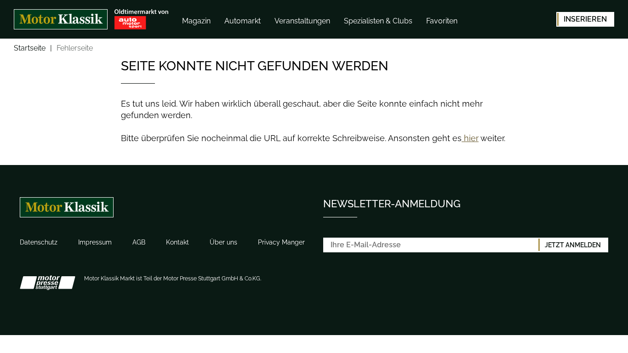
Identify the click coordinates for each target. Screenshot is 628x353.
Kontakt (177, 242)
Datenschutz (38, 242)
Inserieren (585, 19)
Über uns (223, 242)
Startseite (30, 48)
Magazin (196, 21)
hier (470, 138)
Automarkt (242, 21)
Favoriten (441, 21)
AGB (138, 242)
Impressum (95, 242)
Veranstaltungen (302, 21)
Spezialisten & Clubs (378, 21)
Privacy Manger (281, 242)
